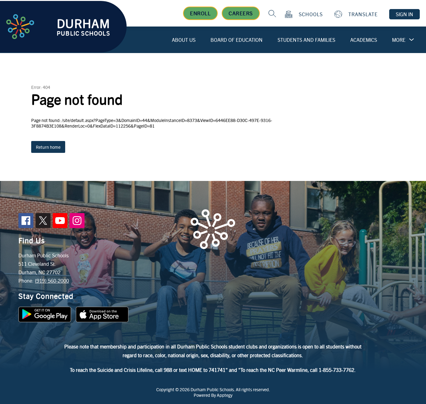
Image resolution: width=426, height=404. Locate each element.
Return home (48, 147)
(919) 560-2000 (52, 280)
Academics (363, 40)
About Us (184, 40)
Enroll (200, 13)
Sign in (404, 14)
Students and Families (306, 40)
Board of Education (237, 40)
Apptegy (224, 395)
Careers (241, 13)
